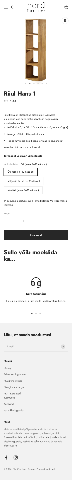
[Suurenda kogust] (23, 221)
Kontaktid (9, 404)
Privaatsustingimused (15, 374)
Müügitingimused (13, 381)
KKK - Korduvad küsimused (12, 395)
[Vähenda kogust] (8, 221)
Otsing (7, 368)
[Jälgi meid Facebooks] (6, 457)
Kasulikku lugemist (13, 410)
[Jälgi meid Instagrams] (15, 457)
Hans (21, 147)
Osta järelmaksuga (14, 387)
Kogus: (7, 213)
